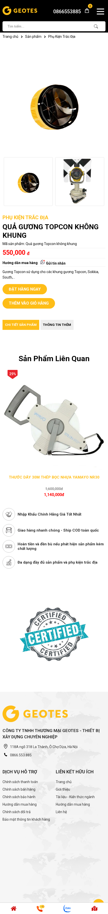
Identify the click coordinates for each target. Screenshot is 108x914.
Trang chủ (10, 37)
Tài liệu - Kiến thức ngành (75, 797)
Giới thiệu (63, 789)
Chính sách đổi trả (17, 812)
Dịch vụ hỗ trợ (20, 771)
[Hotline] (41, 908)
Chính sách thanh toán (20, 782)
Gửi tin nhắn (55, 263)
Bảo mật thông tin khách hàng (26, 819)
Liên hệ (61, 812)
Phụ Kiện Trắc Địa (61, 37)
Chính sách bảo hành (19, 797)
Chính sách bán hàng (19, 789)
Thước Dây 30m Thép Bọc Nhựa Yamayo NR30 (54, 477)
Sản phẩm (33, 37)
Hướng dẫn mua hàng (20, 263)
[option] (28, 181)
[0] (85, 12)
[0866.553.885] (14, 908)
